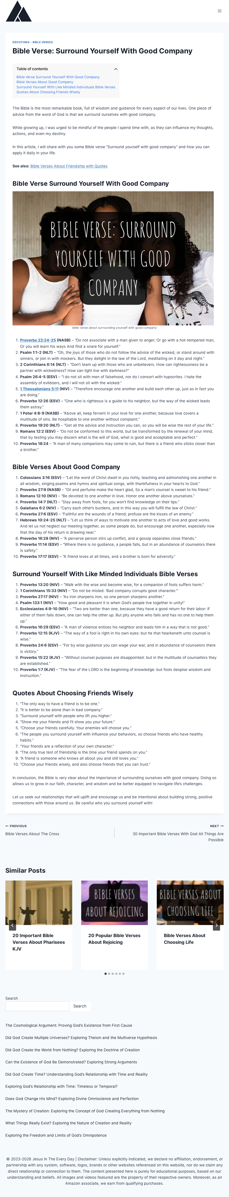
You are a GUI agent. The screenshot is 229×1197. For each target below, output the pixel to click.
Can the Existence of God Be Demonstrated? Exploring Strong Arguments (71, 1062)
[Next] (216, 925)
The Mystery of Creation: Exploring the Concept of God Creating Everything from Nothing (85, 1111)
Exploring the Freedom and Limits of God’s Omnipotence (56, 1135)
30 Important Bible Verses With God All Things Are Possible (178, 833)
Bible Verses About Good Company (45, 82)
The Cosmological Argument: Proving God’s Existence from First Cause (68, 1025)
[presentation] (38, 903)
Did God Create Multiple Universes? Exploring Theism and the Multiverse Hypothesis (81, 1037)
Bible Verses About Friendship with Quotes (69, 166)
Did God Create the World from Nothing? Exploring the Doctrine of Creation (72, 1050)
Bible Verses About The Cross (32, 830)
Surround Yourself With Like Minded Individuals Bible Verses (66, 87)
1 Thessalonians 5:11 (39, 389)
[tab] (105, 974)
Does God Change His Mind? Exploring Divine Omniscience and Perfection (72, 1098)
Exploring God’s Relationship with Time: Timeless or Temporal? (61, 1086)
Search (11, 998)
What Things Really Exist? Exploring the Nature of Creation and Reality (68, 1123)
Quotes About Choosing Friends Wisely (48, 92)
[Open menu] (219, 11)
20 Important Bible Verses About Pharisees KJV (39, 942)
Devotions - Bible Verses (33, 42)
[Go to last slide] (12, 925)
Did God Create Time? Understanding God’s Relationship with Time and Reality (76, 1074)
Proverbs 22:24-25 (38, 340)
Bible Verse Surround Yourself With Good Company (58, 77)
